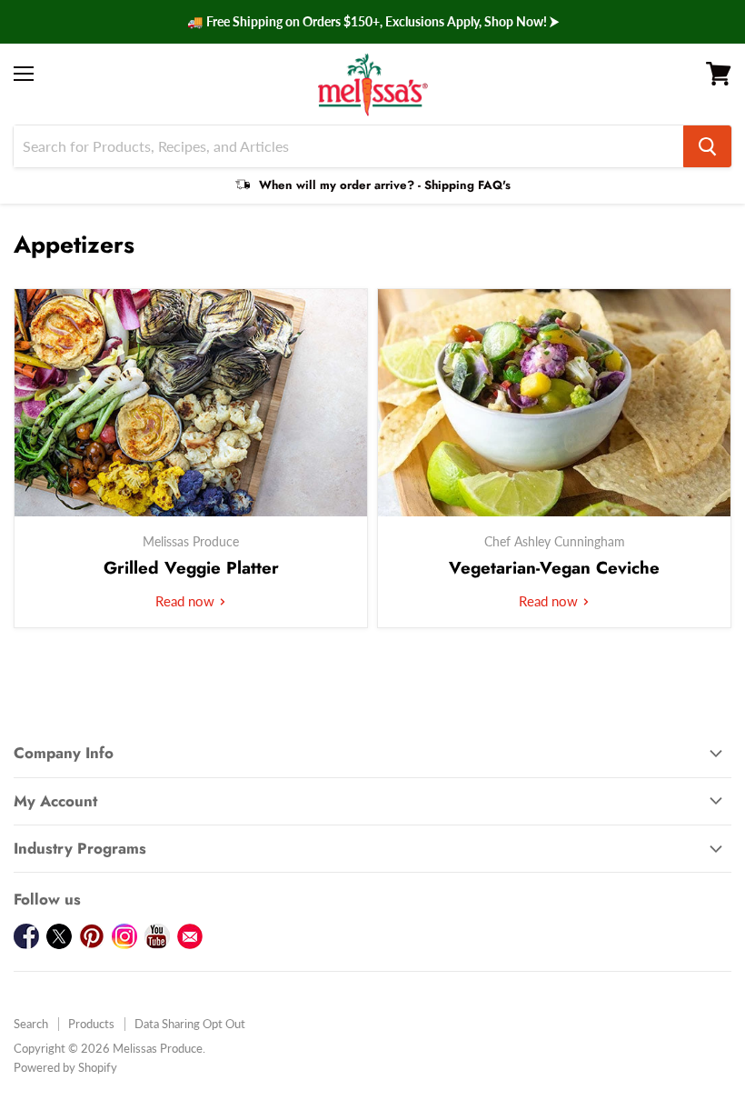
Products (91, 1023)
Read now (186, 601)
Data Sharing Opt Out (189, 1023)
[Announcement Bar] (372, 22)
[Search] (707, 146)
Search (31, 1023)
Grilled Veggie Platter (191, 567)
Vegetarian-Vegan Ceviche (554, 567)
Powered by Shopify (65, 1067)
